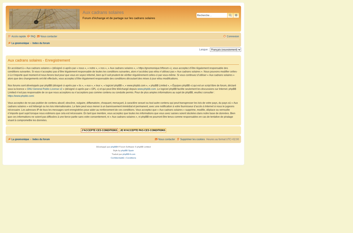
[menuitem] (31, 36)
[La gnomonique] (45, 19)
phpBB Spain (127, 150)
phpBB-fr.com (129, 154)
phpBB (114, 147)
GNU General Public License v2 (44, 89)
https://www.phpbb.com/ (21, 96)
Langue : (204, 49)
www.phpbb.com (146, 89)
